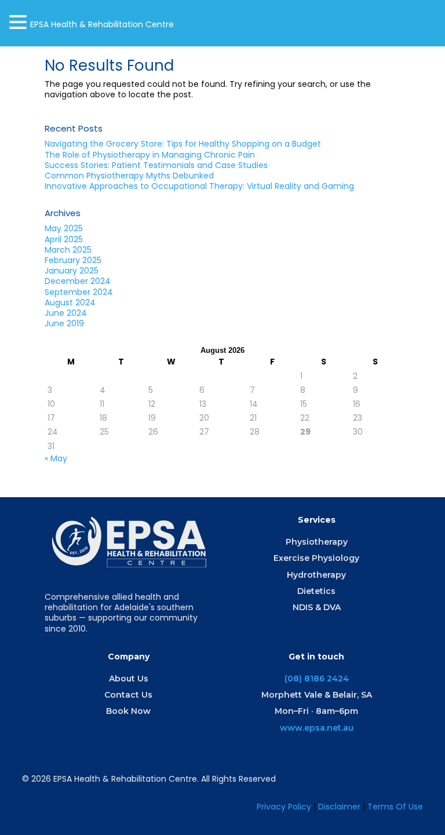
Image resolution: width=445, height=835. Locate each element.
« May (56, 458)
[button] (19, 22)
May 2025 (64, 228)
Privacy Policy (284, 806)
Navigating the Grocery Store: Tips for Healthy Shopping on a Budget (184, 144)
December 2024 (78, 281)
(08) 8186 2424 (316, 678)
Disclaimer (340, 806)
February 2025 (73, 260)
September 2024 (79, 292)
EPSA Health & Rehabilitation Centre (102, 24)
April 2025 (64, 239)
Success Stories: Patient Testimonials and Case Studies (156, 165)
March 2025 (68, 250)
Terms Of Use (395, 806)
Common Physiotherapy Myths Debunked (129, 175)
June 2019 (64, 323)
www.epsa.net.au (316, 728)
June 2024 (66, 313)
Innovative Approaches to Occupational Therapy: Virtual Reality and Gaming (199, 186)
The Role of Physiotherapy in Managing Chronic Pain (150, 155)
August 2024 (70, 302)
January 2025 (72, 270)
